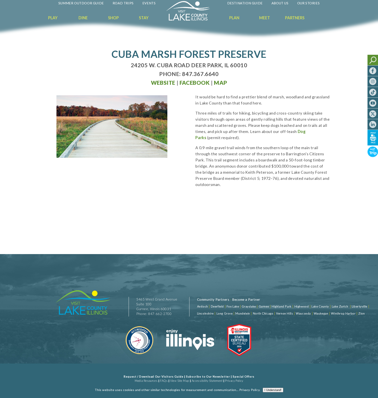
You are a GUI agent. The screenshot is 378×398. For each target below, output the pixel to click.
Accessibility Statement (207, 380)
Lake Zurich (340, 306)
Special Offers (243, 376)
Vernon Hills (284, 313)
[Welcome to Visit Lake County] (191, 19)
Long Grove (225, 313)
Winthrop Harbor (343, 313)
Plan (234, 17)
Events (149, 3)
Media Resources (146, 380)
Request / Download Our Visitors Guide (153, 376)
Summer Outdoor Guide (81, 3)
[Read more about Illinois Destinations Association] (239, 359)
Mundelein (242, 313)
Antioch (202, 306)
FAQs (164, 380)
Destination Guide (245, 3)
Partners (294, 17)
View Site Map (179, 380)
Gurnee (264, 306)
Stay (144, 17)
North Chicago (263, 313)
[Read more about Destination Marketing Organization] (140, 359)
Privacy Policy (234, 380)
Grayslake (249, 306)
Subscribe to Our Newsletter (208, 376)
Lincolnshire (205, 313)
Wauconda (303, 313)
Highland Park (282, 306)
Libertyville (359, 306)
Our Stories (308, 3)
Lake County (320, 306)
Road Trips (123, 3)
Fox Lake (233, 306)
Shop (113, 17)
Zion (361, 313)
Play (53, 17)
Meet (264, 17)
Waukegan (321, 313)
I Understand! (273, 390)
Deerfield (217, 306)
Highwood (301, 306)
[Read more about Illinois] (190, 359)
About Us (280, 3)
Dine (83, 17)
